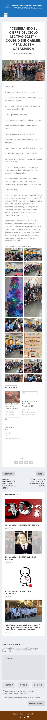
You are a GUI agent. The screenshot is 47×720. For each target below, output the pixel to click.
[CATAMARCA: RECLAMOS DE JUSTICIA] (23, 510)
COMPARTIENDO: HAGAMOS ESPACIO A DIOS (12, 406)
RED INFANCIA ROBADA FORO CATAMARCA (18, 592)
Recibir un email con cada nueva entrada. (23, 698)
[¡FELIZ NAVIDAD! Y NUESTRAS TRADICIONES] (29, 395)
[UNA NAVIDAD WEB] (12, 422)
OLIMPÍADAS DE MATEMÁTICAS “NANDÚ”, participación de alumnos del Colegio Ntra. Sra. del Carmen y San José (23, 627)
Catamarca (29, 53)
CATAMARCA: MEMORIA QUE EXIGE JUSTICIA (20, 558)
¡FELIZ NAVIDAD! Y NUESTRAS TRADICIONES (29, 403)
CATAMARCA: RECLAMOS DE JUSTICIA (22, 525)
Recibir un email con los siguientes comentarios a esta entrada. (18, 692)
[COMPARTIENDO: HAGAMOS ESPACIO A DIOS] (12, 397)
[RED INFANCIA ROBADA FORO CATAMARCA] (23, 576)
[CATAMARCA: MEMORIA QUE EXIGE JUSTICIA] (23, 542)
